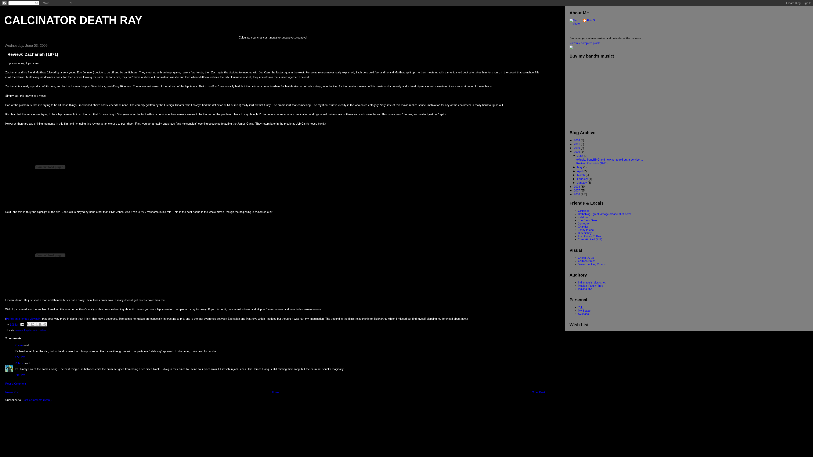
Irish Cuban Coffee (589, 236)
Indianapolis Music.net (592, 282)
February (583, 178)
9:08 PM (20, 375)
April (580, 171)
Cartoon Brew (586, 261)
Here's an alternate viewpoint (23, 318)
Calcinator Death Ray (73, 20)
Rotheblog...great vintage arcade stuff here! (604, 214)
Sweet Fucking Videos (592, 264)
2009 (577, 151)
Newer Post (12, 392)
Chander (583, 226)
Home (275, 392)
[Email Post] (22, 324)
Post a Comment (15, 383)
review (42, 330)
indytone (583, 217)
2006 (577, 194)
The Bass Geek (587, 220)
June (580, 155)
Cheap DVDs (586, 257)
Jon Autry (584, 223)
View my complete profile (585, 43)
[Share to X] (37, 324)
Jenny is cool (586, 229)
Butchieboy (585, 233)
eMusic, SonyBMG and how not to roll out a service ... (609, 159)
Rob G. (19, 363)
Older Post (538, 392)
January (582, 182)
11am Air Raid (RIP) (590, 239)
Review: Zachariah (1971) (591, 163)
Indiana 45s (585, 288)
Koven (19, 345)
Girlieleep (583, 210)
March (581, 175)
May (580, 167)
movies (19, 330)
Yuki (580, 307)
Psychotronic (31, 330)
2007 (577, 190)
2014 (577, 140)
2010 (577, 148)
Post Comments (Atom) (36, 400)
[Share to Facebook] (41, 324)
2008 (577, 186)
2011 (577, 144)
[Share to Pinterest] (45, 324)
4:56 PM (20, 357)
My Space (584, 310)
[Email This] (29, 324)
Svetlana (583, 313)
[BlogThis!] (33, 324)
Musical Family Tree (590, 285)
